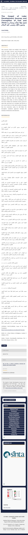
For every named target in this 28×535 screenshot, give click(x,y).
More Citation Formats (10, 390)
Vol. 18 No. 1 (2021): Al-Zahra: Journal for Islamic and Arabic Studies (14, 8)
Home (3, 6)
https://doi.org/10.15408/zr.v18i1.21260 (13, 37)
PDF (4, 345)
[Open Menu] (1, 1)
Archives (23, 6)
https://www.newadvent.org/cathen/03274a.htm (12, 330)
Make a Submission (9, 400)
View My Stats (7, 507)
